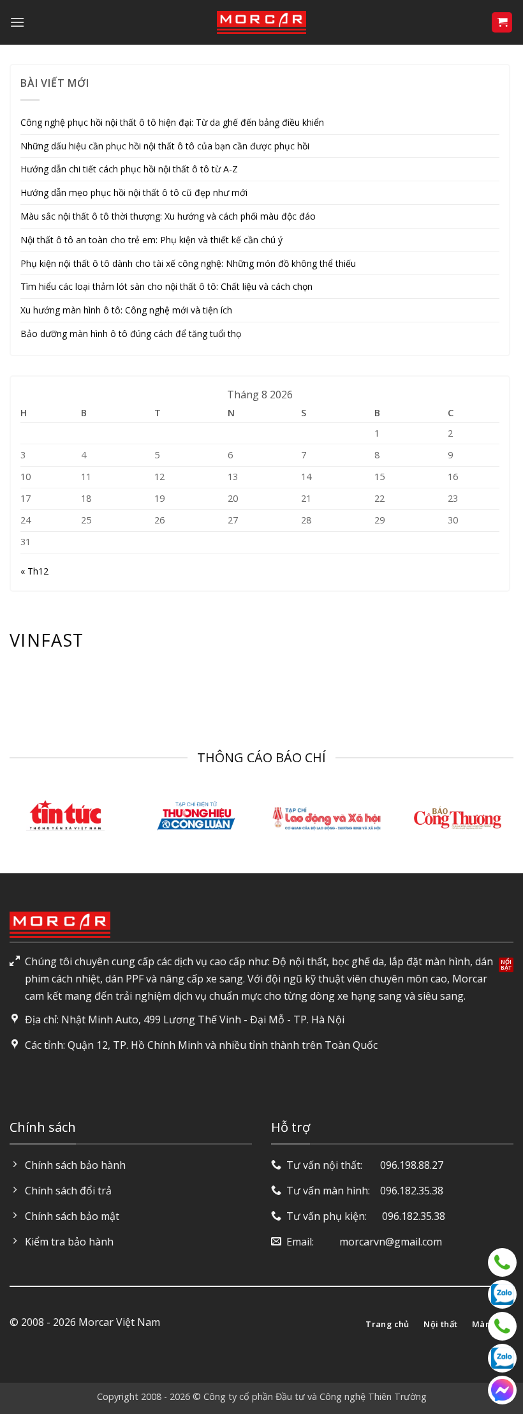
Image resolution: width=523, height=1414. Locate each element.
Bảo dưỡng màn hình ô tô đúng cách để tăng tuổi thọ (130, 333)
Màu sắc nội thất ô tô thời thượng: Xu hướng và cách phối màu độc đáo (168, 216)
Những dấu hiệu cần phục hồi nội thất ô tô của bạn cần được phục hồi (164, 146)
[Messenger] (502, 1390)
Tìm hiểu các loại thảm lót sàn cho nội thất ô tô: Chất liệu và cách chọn (166, 286)
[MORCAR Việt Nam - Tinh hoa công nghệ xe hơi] (261, 22)
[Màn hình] (502, 1326)
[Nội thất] (502, 1262)
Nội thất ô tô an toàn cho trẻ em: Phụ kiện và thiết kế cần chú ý (151, 240)
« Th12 (34, 571)
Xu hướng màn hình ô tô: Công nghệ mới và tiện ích (126, 310)
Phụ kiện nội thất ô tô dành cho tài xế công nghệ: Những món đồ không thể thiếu (188, 263)
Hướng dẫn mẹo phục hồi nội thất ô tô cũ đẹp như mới (133, 192)
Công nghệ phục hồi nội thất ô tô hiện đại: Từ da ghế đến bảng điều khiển (172, 122)
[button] (17, 22)
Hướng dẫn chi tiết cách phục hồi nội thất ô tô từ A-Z (129, 169)
